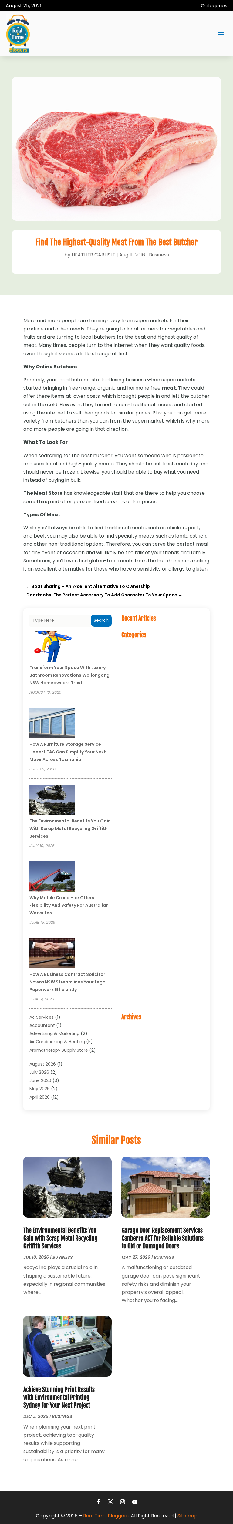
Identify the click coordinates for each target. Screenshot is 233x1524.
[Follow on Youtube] (135, 1502)
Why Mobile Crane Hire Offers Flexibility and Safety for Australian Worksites (69, 905)
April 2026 (39, 1097)
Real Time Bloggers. (106, 1515)
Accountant (42, 1025)
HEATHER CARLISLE (93, 254)
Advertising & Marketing (54, 1033)
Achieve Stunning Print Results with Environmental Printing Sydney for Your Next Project (59, 1397)
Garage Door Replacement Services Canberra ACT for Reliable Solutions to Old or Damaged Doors (163, 1238)
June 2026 (40, 1080)
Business (159, 254)
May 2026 (39, 1089)
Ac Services (41, 1017)
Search (101, 620)
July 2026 (39, 1072)
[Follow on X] (110, 1502)
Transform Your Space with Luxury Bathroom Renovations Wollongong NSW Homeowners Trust (69, 675)
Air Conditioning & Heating (57, 1042)
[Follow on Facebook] (98, 1502)
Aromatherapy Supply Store (58, 1050)
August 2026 (42, 1064)
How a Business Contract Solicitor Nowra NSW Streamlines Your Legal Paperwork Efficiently (68, 982)
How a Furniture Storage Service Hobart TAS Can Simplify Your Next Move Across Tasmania (67, 751)
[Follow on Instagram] (122, 1502)
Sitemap (187, 1515)
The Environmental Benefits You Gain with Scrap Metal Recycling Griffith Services (70, 828)
